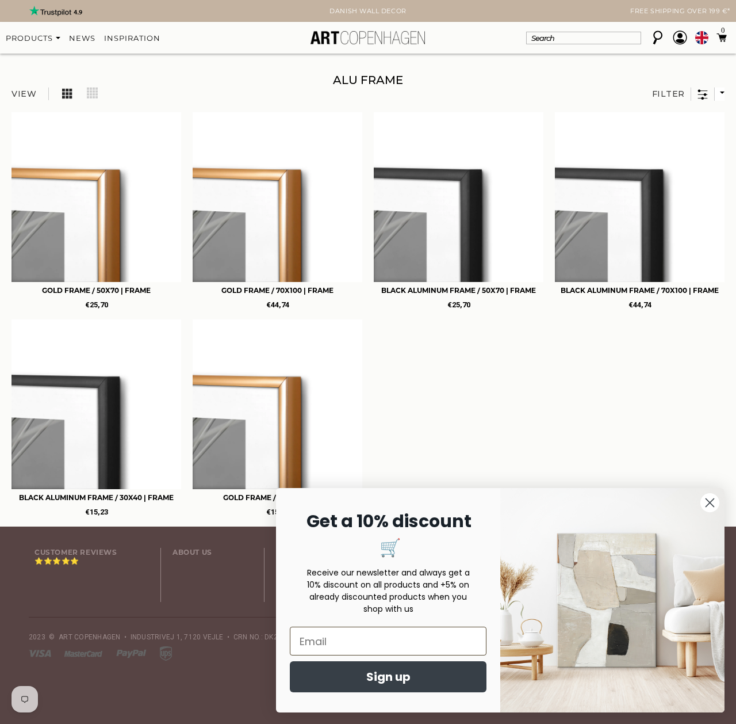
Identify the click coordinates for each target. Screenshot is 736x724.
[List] (92, 93)
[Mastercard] (84, 653)
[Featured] (719, 94)
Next (35, 12)
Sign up (388, 677)
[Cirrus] (166, 653)
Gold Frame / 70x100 (277, 290)
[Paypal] (132, 653)
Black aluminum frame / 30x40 (96, 497)
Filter (668, 94)
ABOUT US (192, 552)
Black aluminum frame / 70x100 (640, 290)
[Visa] (41, 653)
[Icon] (68, 93)
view (24, 94)
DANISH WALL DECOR (367, 11)
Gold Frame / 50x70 (96, 290)
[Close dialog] (710, 503)
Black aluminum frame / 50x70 (458, 290)
